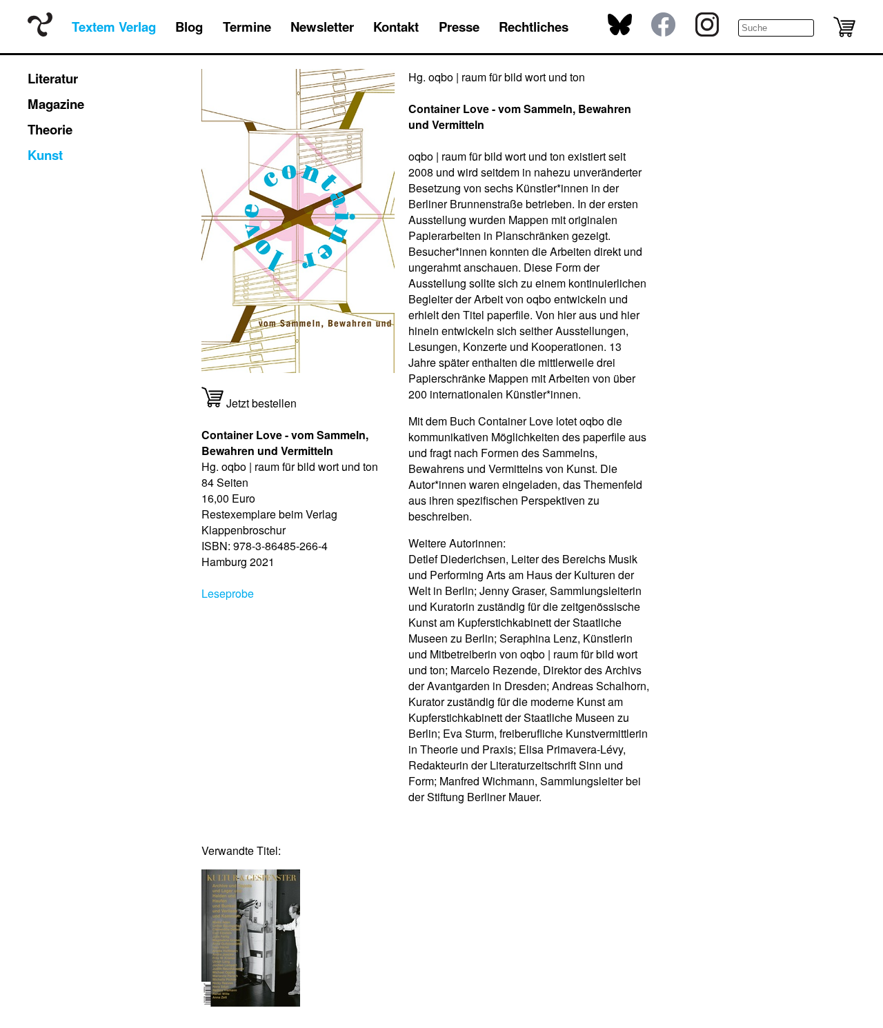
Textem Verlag (114, 26)
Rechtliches (533, 26)
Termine (247, 26)
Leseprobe (227, 593)
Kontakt (396, 26)
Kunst (45, 154)
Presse (459, 26)
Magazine (56, 103)
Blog (189, 26)
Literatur (53, 78)
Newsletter (322, 26)
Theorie (50, 129)
